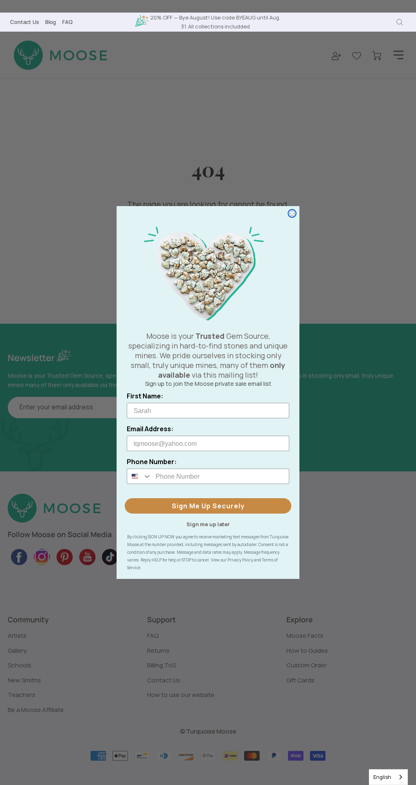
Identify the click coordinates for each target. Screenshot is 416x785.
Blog (50, 22)
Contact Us (24, 22)
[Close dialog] (292, 213)
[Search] (400, 22)
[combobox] (388, 777)
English (382, 777)
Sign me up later (208, 524)
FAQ (67, 22)
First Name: (145, 395)
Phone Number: (152, 461)
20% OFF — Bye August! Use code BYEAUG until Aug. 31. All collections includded (215, 22)
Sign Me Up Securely (208, 505)
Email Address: (150, 428)
